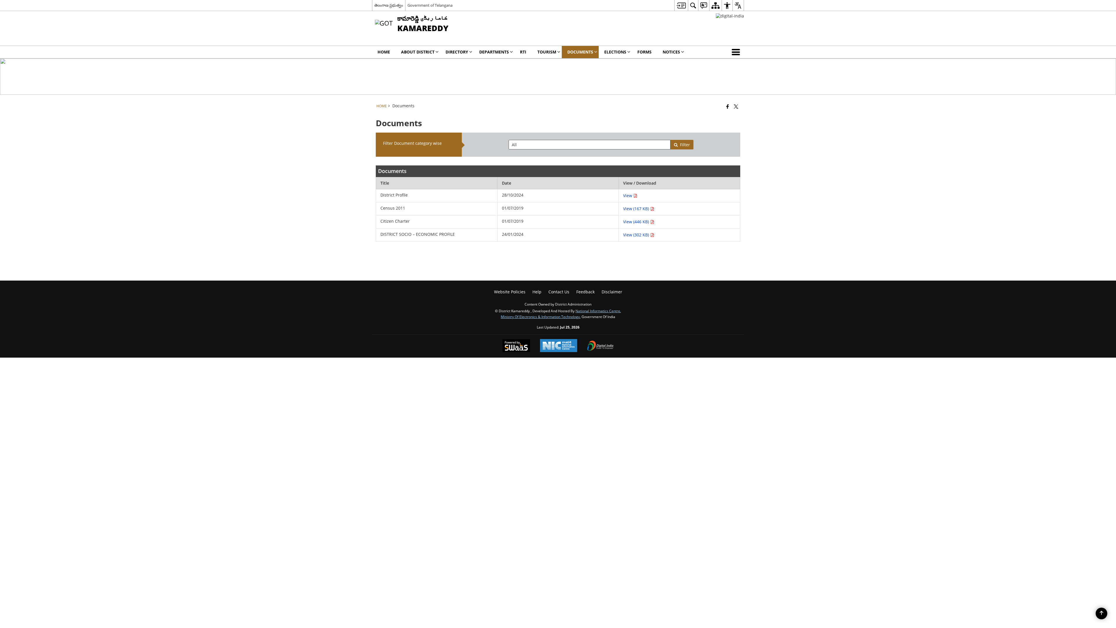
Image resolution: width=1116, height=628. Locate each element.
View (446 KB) (636, 221)
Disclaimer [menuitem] (612, 292)
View (628, 195)
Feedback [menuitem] (585, 292)
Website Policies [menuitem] (509, 292)
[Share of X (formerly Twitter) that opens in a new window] (736, 106)
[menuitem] (681, 5)
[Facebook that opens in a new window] (727, 106)
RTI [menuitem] (523, 52)
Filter (685, 144)
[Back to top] (1101, 613)
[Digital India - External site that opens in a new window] (730, 16)
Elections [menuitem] (615, 52)
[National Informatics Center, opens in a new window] (559, 346)
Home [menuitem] (384, 52)
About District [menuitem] (417, 52)
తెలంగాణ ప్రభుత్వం (388, 5)
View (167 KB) (636, 208)
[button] (737, 52)
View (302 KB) (636, 235)
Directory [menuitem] (457, 52)
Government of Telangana (430, 5)
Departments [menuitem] (494, 52)
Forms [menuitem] (644, 52)
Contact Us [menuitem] (558, 292)
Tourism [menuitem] (546, 52)
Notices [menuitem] (671, 52)
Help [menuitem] (536, 292)
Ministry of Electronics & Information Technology (540, 316)
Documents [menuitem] (580, 52)
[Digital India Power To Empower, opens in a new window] (600, 346)
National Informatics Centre (597, 310)
